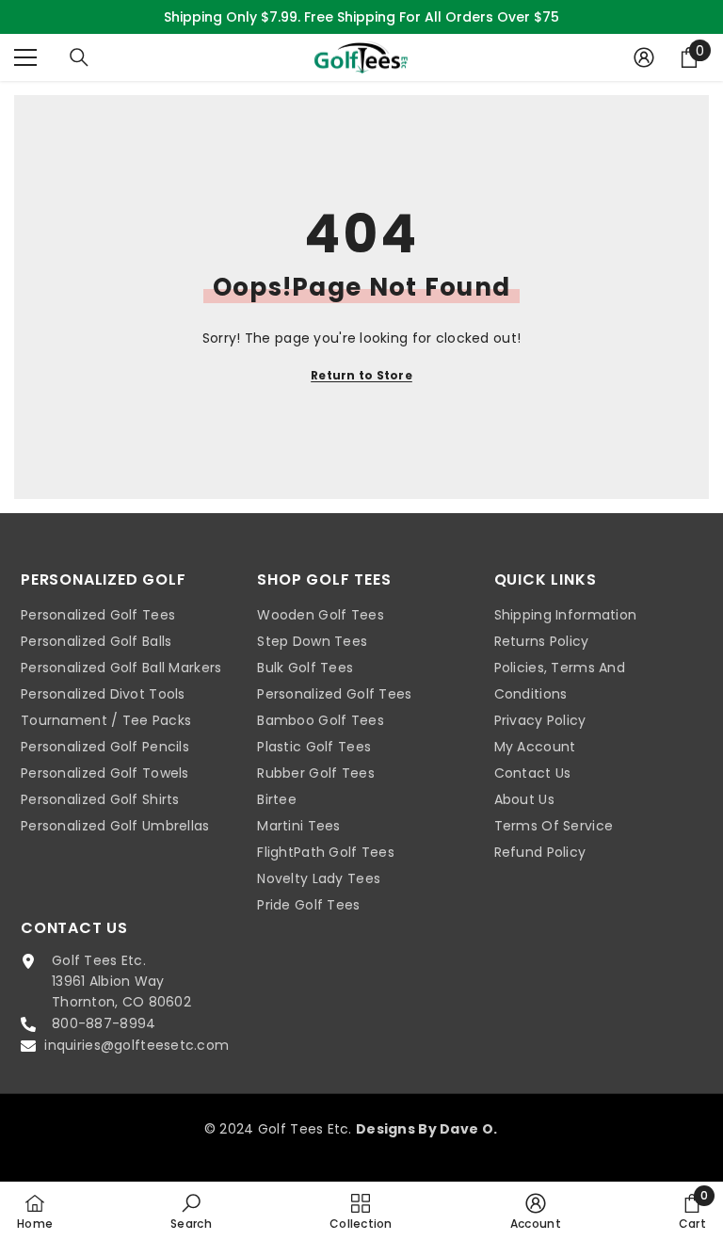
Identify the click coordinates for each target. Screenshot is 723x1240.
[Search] (79, 57)
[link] (191, 1210)
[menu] (25, 57)
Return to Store (361, 375)
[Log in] (644, 57)
